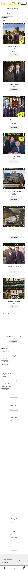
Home (4, 8)
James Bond (3, 363)
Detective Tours (4, 389)
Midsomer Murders (5, 361)
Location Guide (4, 371)
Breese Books (4, 385)
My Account (4, 568)
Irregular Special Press (6, 383)
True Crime (3, 374)
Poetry (2, 377)
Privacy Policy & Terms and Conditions (9, 560)
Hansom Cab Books (5, 388)
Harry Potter (4, 366)
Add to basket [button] (14, 89)
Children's (3, 376)
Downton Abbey (4, 364)
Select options (14, 54)
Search (14, 568)
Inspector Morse (4, 360)
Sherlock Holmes (4, 358)
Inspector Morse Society (6, 386)
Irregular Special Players (6, 391)
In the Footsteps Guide (6, 373)
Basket (21, 567)
